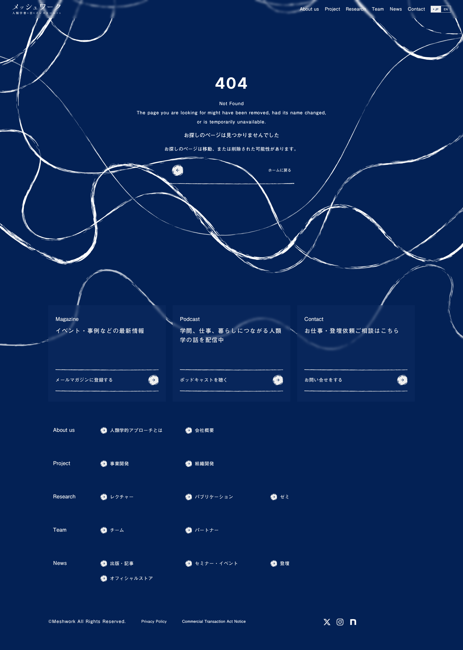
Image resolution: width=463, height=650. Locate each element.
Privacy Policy (154, 621)
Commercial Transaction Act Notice (214, 621)
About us (64, 430)
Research (64, 496)
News (60, 563)
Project (61, 463)
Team (60, 530)
